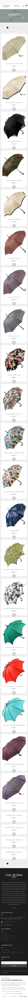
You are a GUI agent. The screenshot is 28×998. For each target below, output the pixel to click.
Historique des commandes (7, 935)
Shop (9, 17)
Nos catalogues (4, 940)
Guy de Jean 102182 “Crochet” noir (14, 102)
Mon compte (4, 933)
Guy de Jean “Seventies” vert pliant (14, 803)
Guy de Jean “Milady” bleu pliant (14, 815)
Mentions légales (5, 949)
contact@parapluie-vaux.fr (10, 921)
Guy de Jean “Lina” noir (14, 336)
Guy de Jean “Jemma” (14, 530)
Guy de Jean (16, 17)
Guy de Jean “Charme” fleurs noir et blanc (14, 608)
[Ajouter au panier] (14, 148)
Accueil (4, 17)
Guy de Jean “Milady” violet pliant (14, 827)
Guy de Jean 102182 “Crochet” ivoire (14, 63)
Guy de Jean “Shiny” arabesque (14, 180)
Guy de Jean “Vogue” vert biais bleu (14, 647)
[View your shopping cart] (25, 6)
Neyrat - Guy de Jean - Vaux (9, 917)
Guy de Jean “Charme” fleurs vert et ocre (14, 569)
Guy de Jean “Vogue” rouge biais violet (14, 686)
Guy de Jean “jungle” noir (14, 375)
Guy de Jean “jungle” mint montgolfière (14, 452)
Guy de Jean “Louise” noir (14, 219)
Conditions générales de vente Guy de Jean (11, 952)
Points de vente (5, 938)
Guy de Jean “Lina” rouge (14, 258)
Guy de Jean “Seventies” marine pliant (14, 764)
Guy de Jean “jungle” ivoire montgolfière (14, 491)
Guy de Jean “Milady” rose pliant (14, 852)
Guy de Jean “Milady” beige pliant (14, 839)
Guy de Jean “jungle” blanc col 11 (14, 413)
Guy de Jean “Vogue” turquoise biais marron (14, 725)
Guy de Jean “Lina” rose (14, 297)
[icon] (12, 908)
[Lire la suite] (14, 70)
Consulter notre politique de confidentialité (11, 991)
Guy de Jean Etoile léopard (14, 141)
